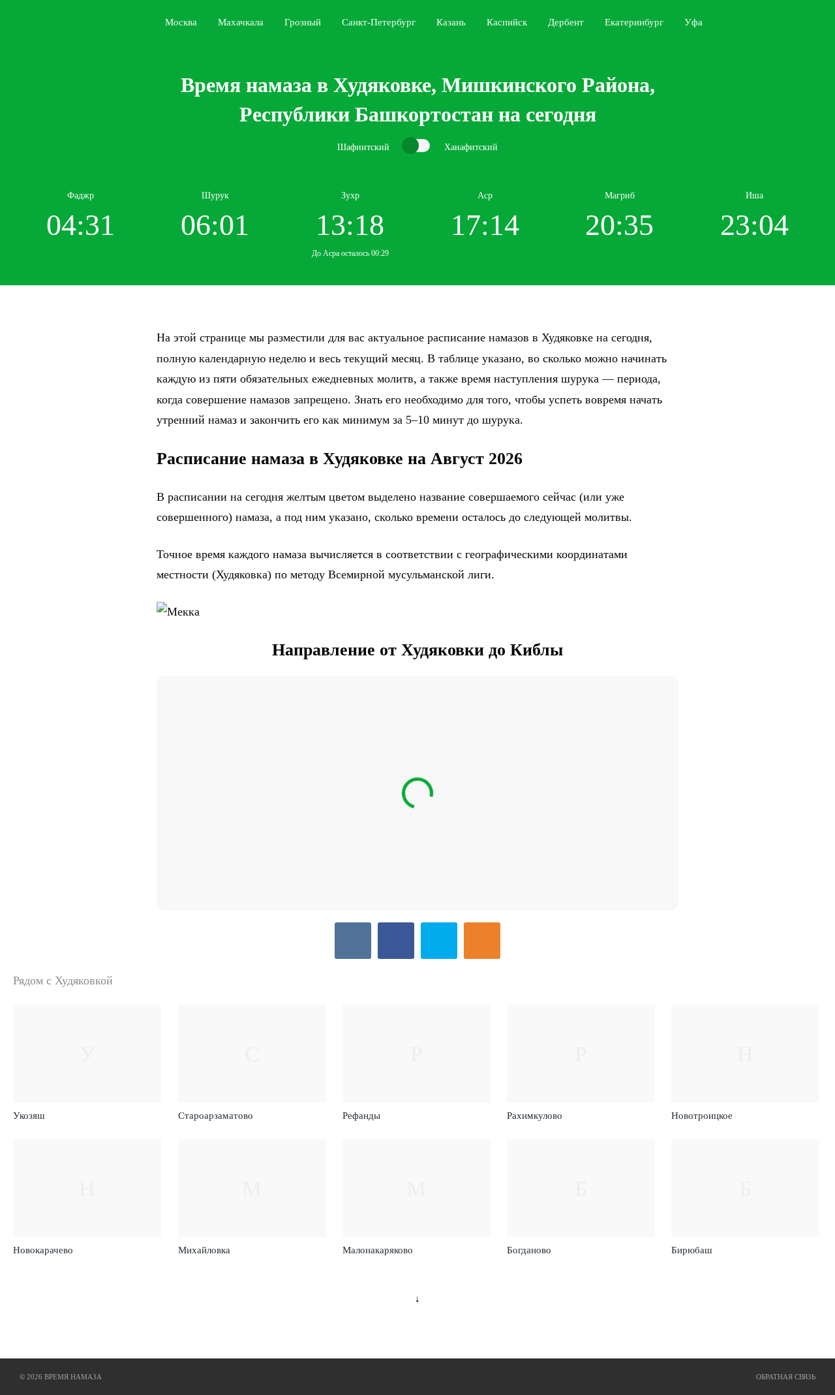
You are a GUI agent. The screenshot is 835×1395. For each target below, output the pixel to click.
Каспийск (507, 22)
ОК (482, 940)
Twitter (439, 940)
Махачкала (241, 22)
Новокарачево (43, 1250)
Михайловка (204, 1250)
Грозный (302, 22)
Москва (181, 22)
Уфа (693, 22)
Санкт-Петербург (379, 22)
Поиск (819, 22)
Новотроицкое (702, 1115)
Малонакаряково (377, 1250)
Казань (451, 22)
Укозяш (29, 1115)
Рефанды (361, 1115)
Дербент (566, 22)
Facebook (396, 940)
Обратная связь (785, 1377)
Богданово (529, 1250)
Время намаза (67, 22)
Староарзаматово (215, 1115)
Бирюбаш (691, 1250)
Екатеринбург (634, 22)
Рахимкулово (534, 1115)
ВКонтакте (353, 940)
